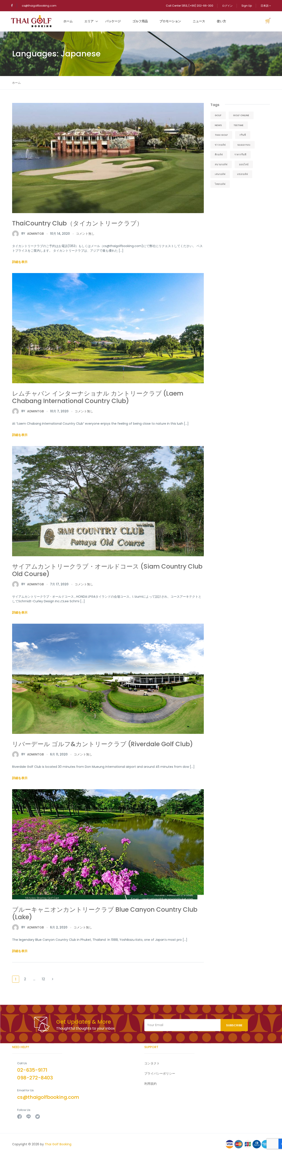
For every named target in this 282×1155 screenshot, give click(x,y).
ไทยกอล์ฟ (220, 184)
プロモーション (170, 21)
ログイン (227, 5)
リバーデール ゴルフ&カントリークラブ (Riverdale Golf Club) (102, 744)
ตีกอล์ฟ (219, 154)
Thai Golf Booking (58, 1144)
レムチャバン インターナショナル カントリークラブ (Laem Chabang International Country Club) (97, 397)
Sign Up (246, 5)
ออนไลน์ (244, 164)
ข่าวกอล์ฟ (220, 145)
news (218, 125)
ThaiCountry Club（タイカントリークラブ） (77, 223)
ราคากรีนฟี (240, 154)
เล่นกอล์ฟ (220, 174)
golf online (241, 115)
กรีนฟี (242, 135)
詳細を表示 (20, 262)
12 (43, 979)
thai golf (221, 135)
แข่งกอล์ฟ (242, 174)
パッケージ (113, 21)
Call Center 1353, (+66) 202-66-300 (189, 5)
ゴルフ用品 (140, 21)
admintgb (32, 233)
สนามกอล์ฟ (221, 164)
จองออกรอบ (243, 145)
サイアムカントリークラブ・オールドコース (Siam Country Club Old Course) (107, 570)
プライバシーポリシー (159, 1073)
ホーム (68, 21)
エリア (89, 21)
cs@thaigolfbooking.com (39, 5)
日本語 (265, 5)
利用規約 (150, 1083)
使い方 (221, 21)
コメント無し (85, 233)
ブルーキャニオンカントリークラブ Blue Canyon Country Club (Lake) (104, 913)
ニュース (199, 21)
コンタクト (152, 1063)
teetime (238, 125)
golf (218, 115)
